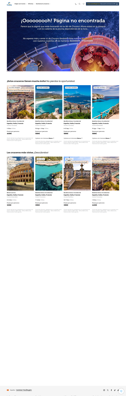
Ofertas (30, 4)
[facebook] (111, 390)
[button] (83, 4)
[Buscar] (79, 4)
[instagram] (104, 390)
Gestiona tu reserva (42, 4)
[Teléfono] (75, 4)
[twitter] (108, 390)
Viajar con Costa (19, 4)
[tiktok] (115, 390)
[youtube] (118, 390)
